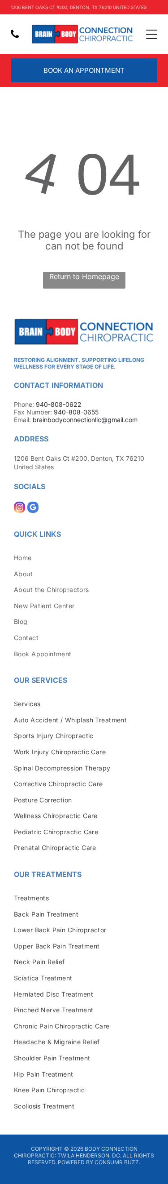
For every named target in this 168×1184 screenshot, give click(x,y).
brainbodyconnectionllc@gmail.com (85, 419)
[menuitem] (84, 557)
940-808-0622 (59, 404)
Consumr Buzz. (117, 1162)
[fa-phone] (15, 38)
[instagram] (19, 508)
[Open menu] (152, 34)
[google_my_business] (33, 508)
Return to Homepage (84, 276)
